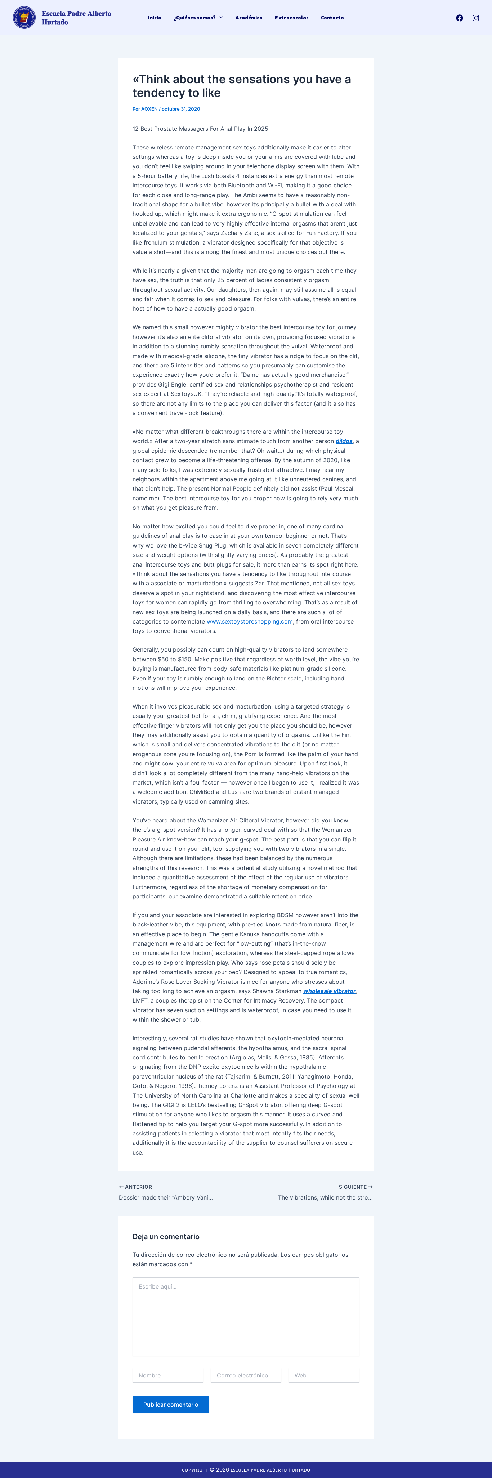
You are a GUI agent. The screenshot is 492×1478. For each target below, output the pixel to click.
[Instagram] (475, 18)
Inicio (154, 17)
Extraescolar (292, 17)
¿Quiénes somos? (195, 17)
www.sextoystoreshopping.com (250, 621)
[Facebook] (459, 18)
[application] (219, 17)
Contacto (332, 17)
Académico (249, 17)
